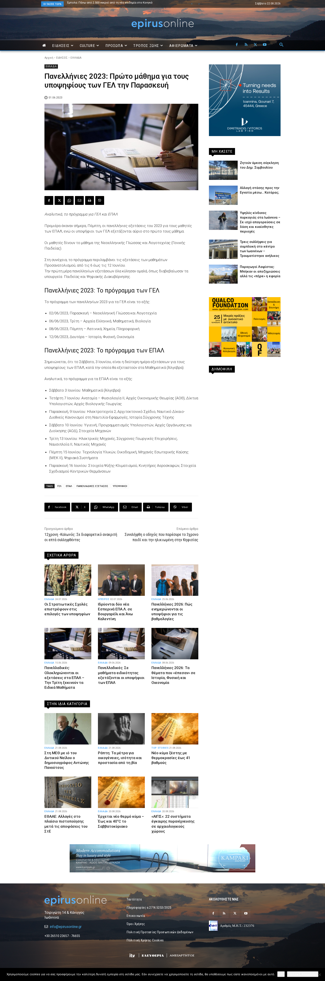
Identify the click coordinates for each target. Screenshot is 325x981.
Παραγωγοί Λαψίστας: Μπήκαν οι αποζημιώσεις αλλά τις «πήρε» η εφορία (260, 271)
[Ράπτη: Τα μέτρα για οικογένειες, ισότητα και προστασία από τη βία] (121, 728)
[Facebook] (236, 44)
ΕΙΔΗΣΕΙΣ (62, 57)
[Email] (79, 200)
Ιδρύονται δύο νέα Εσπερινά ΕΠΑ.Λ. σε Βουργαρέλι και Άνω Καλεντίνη (115, 611)
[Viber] (99, 200)
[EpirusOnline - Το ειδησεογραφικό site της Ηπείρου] (162, 24)
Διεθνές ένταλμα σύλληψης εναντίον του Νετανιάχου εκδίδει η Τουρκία (114, 2)
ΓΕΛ (59, 486)
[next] (199, 4)
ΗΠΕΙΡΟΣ (103, 599)
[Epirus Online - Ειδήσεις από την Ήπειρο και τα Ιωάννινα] (80, 900)
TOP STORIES (159, 748)
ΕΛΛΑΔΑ (76, 57)
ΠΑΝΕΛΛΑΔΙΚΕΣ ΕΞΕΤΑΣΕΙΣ (92, 486)
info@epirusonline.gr (66, 927)
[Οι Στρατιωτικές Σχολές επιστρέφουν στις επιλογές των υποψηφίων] (67, 580)
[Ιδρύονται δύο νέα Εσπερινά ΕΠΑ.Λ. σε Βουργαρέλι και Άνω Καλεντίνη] (121, 580)
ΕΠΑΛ (69, 486)
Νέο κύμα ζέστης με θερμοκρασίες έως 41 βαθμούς (170, 758)
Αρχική (48, 57)
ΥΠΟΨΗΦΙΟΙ (120, 486)
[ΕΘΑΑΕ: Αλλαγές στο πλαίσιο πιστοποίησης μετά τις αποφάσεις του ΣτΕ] (67, 792)
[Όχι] (319, 974)
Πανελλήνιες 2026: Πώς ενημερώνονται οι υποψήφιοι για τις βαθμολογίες (171, 611)
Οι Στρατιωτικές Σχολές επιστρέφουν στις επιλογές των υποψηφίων (67, 609)
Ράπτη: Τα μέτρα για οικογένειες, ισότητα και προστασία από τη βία (120, 758)
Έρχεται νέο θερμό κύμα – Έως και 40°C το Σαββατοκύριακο (121, 821)
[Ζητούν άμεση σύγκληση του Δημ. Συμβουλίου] (223, 170)
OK (281, 974)
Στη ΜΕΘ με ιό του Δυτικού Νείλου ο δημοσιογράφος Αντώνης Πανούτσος (66, 760)
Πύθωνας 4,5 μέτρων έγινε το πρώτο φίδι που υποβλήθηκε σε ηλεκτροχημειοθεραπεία (108, 4)
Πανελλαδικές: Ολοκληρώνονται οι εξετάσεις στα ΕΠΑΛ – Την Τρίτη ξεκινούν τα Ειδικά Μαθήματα (64, 677)
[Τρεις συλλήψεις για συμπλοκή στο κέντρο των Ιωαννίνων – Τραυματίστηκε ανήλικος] (223, 249)
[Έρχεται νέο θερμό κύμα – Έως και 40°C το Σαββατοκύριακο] (121, 792)
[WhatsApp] (69, 200)
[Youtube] (264, 44)
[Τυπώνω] (89, 200)
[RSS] (246, 44)
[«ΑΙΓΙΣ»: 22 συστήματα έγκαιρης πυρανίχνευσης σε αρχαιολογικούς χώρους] (174, 792)
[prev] (192, 4)
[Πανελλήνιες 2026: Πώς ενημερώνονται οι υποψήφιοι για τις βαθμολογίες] (174, 580)
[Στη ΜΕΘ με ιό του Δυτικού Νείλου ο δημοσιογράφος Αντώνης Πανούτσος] (67, 728)
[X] (255, 44)
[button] (281, 44)
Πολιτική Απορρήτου (303, 974)
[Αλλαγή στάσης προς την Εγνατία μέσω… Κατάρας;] (223, 195)
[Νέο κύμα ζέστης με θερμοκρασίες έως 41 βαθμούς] (174, 728)
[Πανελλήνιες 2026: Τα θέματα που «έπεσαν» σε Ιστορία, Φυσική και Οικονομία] (174, 643)
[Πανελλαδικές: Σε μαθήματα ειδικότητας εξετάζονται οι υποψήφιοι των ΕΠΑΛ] (121, 643)
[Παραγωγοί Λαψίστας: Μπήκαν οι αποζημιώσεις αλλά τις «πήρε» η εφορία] (223, 274)
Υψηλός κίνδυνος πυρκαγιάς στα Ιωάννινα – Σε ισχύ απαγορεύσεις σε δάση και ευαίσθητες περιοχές (260, 222)
